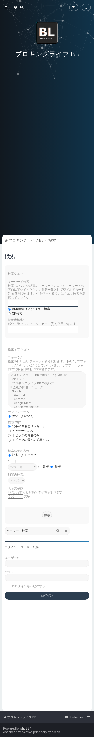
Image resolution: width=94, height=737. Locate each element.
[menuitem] (19, 7)
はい (14, 416)
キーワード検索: (19, 281)
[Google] (47, 392)
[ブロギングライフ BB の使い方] (47, 383)
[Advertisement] (47, 204)
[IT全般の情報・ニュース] (47, 388)
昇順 (45, 466)
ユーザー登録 (30, 547)
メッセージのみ (22, 430)
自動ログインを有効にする (27, 586)
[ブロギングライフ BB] (47, 33)
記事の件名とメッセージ (28, 426)
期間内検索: (16, 474)
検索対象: (14, 422)
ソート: (13, 461)
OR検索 (16, 313)
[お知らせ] (47, 379)
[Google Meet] (47, 403)
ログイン (11, 547)
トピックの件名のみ (25, 435)
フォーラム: (16, 357)
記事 (14, 455)
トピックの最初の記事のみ (30, 440)
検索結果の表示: (19, 451)
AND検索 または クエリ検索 (30, 309)
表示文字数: (16, 488)
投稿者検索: (16, 320)
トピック (29, 455)
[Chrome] (47, 399)
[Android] (47, 396)
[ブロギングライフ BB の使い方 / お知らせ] (47, 375)
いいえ (28, 416)
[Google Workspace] (47, 407)
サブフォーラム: (19, 412)
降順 (57, 466)
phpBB (25, 728)
